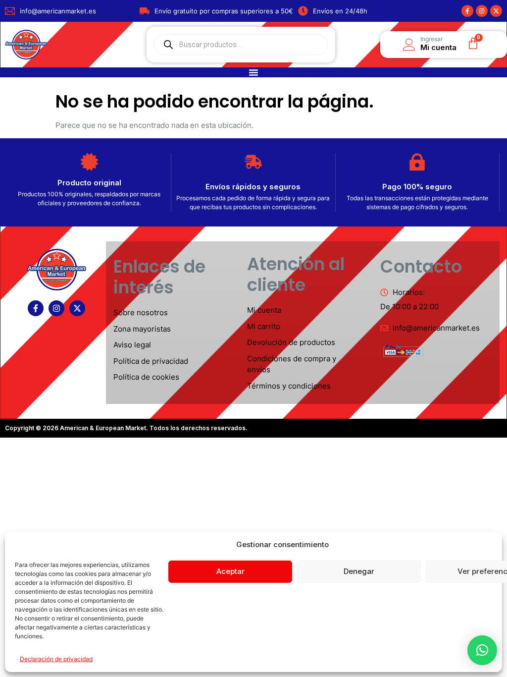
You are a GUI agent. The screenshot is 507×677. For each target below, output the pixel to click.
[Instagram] (482, 11)
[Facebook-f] (467, 11)
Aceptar (230, 571)
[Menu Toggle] (253, 72)
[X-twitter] (496, 11)
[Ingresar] (409, 45)
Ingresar (431, 39)
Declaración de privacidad (56, 659)
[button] (482, 650)
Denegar (359, 571)
